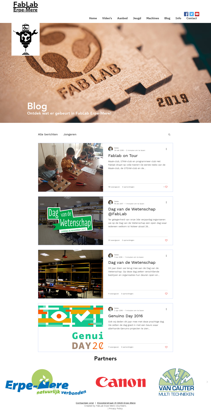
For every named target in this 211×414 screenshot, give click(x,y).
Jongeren (69, 134)
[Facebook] (186, 14)
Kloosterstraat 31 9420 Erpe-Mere (116, 403)
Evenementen (91, 134)
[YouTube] (197, 14)
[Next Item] (207, 382)
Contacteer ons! (85, 403)
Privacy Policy (116, 408)
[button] (122, 18)
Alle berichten (48, 134)
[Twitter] (191, 14)
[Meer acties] (167, 149)
